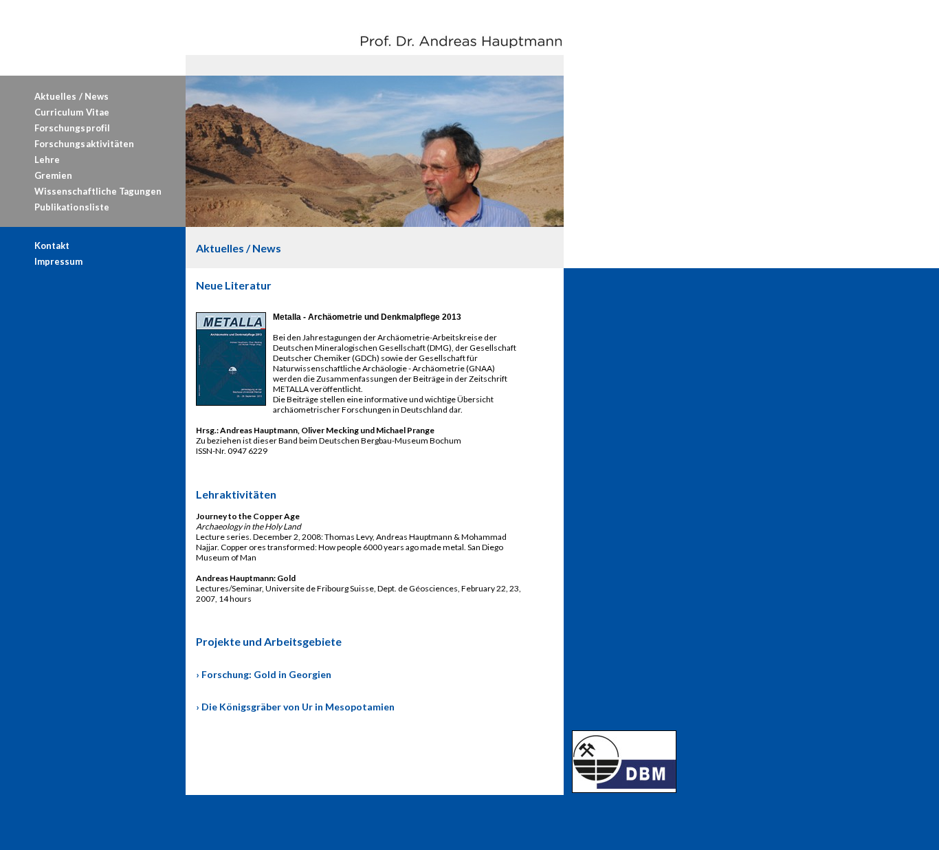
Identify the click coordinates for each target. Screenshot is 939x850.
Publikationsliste (71, 206)
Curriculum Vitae (71, 112)
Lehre (47, 159)
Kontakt (51, 245)
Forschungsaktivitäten (84, 143)
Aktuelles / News (71, 96)
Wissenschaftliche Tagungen (98, 191)
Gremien (53, 175)
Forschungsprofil (72, 127)
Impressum (58, 261)
